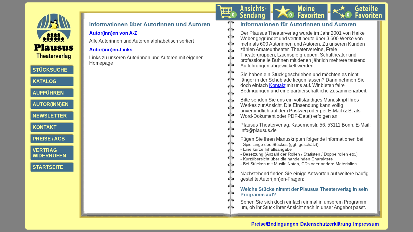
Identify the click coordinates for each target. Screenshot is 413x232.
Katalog (44, 81)
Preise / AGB (49, 138)
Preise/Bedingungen (274, 223)
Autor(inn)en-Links (110, 49)
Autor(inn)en (51, 104)
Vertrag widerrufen (49, 153)
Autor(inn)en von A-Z (113, 33)
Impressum (366, 223)
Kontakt (45, 127)
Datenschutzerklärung (325, 223)
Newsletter (50, 115)
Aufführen (48, 92)
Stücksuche (50, 69)
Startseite (48, 167)
